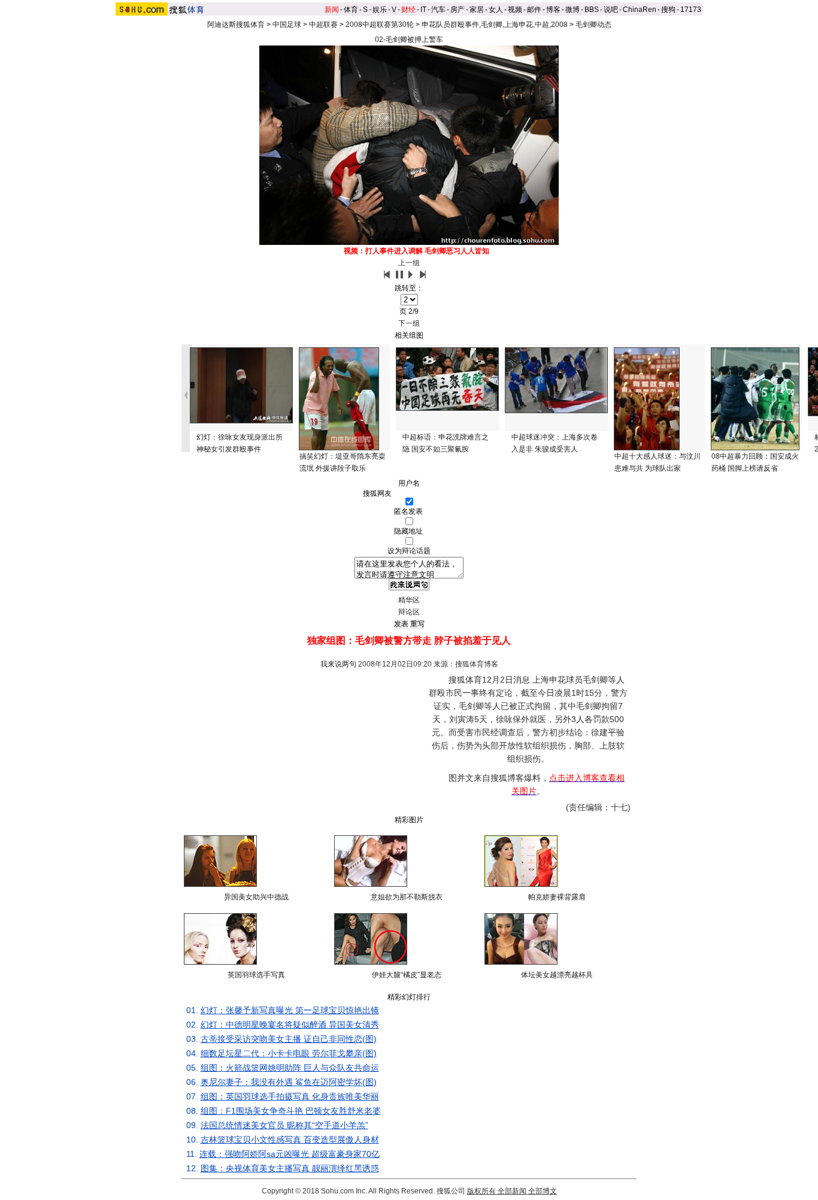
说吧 (611, 9)
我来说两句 (338, 664)
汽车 (438, 9)
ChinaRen (639, 9)
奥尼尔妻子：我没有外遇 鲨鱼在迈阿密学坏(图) (289, 1082)
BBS (591, 9)
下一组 (409, 323)
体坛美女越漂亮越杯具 (557, 975)
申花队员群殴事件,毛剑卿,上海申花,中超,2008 (495, 24)
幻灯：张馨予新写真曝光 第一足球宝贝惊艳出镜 (290, 1010)
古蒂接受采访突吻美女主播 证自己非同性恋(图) (289, 1039)
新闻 (332, 9)
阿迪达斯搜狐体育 (236, 24)
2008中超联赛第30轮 (380, 24)
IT (423, 9)
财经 (408, 9)
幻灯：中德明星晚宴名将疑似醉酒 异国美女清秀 (290, 1024)
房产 (457, 9)
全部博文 (542, 1191)
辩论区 (409, 612)
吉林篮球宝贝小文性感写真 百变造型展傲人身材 (290, 1139)
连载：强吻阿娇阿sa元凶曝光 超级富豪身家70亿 (289, 1154)
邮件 (534, 9)
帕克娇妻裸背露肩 (557, 897)
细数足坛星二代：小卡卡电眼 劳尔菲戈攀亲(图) (289, 1053)
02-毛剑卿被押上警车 (409, 39)
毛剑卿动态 (593, 24)
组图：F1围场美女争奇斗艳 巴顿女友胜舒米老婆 (291, 1111)
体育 (351, 9)
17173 (690, 9)
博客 (553, 9)
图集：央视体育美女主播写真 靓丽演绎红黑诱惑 (290, 1168)
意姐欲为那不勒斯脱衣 (407, 897)
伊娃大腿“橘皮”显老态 (406, 975)
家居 (476, 9)
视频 (515, 9)
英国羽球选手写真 (256, 975)
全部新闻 (512, 1191)
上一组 (409, 263)
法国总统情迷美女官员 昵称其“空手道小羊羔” (284, 1125)
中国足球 (286, 24)
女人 (496, 9)
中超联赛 (323, 24)
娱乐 (379, 9)
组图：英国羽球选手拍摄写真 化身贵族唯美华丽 (290, 1096)
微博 (572, 9)
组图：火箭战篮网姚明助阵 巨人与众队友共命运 (290, 1067)
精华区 (409, 600)
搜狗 (668, 9)
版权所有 (481, 1191)
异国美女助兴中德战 (256, 897)
